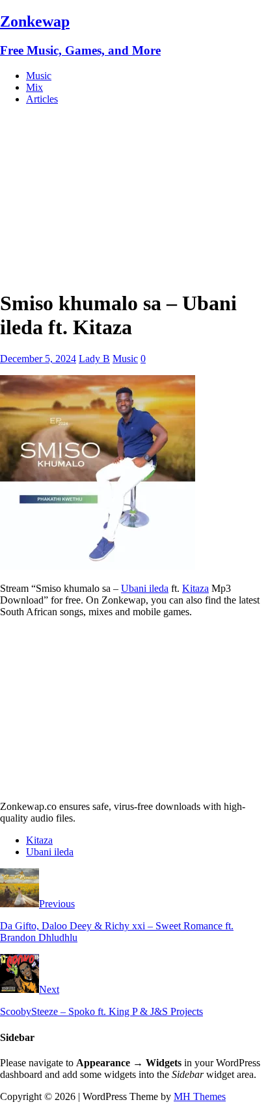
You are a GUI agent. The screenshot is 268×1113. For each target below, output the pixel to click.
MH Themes (200, 1096)
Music (38, 75)
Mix (34, 87)
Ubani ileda (144, 588)
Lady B (94, 358)
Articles (42, 98)
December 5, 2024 (38, 358)
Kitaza (195, 588)
